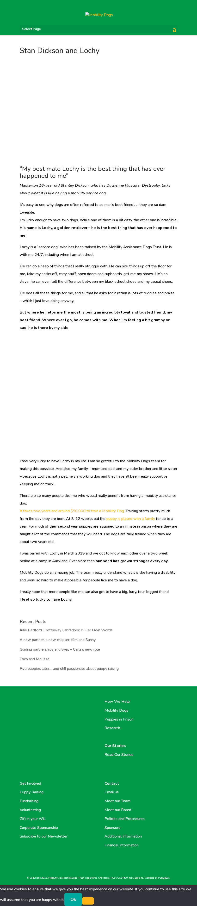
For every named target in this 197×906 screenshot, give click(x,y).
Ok (73, 899)
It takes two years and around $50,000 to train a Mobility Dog (72, 511)
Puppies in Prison (119, 719)
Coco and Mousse (34, 659)
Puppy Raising (31, 792)
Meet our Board (118, 810)
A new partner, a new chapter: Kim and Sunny (58, 639)
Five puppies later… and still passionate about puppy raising (69, 668)
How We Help (117, 701)
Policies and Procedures (125, 818)
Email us (112, 792)
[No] (88, 901)
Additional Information (123, 836)
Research (112, 728)
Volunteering (30, 810)
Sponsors (112, 827)
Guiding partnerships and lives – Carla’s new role (60, 649)
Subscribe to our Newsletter (44, 836)
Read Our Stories (119, 754)
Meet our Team (117, 801)
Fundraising (29, 801)
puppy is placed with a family (130, 518)
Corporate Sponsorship (39, 827)
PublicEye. (164, 878)
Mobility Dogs (116, 710)
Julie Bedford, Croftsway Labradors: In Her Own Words (66, 630)
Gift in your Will (33, 818)
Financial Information (122, 845)
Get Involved (30, 783)
